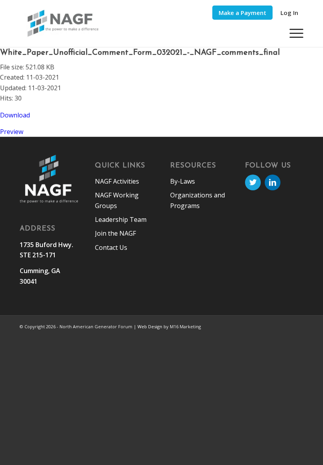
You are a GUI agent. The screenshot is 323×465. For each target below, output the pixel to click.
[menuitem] (242, 13)
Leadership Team (121, 219)
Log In (289, 13)
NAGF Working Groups (117, 200)
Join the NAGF (115, 233)
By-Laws (182, 181)
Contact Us (111, 247)
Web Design (149, 326)
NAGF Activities (117, 181)
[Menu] (292, 33)
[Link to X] (253, 182)
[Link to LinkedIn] (272, 182)
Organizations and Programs (197, 200)
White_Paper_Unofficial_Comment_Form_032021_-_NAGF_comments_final (140, 53)
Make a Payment (242, 13)
